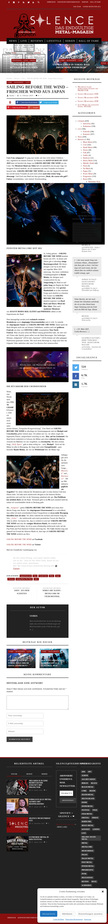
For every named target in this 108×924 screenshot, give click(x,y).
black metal (88, 787)
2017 (89, 772)
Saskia (11, 96)
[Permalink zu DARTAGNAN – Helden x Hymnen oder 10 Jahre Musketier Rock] (77, 246)
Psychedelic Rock (94, 190)
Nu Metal (86, 168)
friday (95, 818)
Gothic (85, 155)
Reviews (16, 78)
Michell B (86, 245)
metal (84, 843)
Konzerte (71, 60)
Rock (85, 179)
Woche (14, 774)
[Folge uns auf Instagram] (75, 384)
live (84, 833)
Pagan (85, 171)
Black (94, 783)
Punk (84, 874)
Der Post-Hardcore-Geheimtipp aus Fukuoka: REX (53, 663)
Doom (85, 150)
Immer (44, 774)
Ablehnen (67, 914)
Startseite (9, 78)
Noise (85, 166)
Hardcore (86, 158)
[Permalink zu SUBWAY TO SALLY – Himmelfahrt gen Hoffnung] (77, 281)
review (85, 881)
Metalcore (87, 847)
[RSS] (23, 2)
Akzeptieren (48, 914)
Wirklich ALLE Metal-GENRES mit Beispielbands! (40, 801)
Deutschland (88, 798)
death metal (87, 795)
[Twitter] (28, 2)
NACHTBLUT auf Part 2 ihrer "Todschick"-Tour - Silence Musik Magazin (91, 341)
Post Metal (87, 862)
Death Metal (87, 147)
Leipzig (96, 829)
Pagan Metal (87, 858)
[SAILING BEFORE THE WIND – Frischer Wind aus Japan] (37, 135)
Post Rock (92, 187)
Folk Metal (87, 814)
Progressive (87, 176)
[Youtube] (33, 2)
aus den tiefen (88, 779)
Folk (103, 63)
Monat (29, 774)
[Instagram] (13, 2)
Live (26, 60)
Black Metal (87, 142)
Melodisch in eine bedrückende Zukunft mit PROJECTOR (88, 88)
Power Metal (87, 174)
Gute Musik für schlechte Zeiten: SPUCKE (88, 105)
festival (86, 810)
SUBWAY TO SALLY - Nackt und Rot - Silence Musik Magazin (89, 283)
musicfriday (87, 851)
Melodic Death (88, 163)
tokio (36, 579)
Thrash (85, 205)
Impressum (87, 919)
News (32, 60)
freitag (85, 818)
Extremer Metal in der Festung (39, 838)
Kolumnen (54, 651)
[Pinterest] (18, 2)
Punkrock (91, 195)
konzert (86, 829)
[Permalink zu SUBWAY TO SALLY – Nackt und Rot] (77, 317)
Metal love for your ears (65, 824)
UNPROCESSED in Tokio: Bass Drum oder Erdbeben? (71, 66)
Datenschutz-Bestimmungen (74, 919)
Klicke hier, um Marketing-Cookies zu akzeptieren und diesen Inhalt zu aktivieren (37, 365)
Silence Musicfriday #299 (88, 98)
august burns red (26, 576)
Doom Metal (87, 806)
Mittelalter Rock (94, 182)
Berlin (85, 783)
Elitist (51, 576)
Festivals (17, 60)
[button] (102, 891)
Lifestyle (81, 121)
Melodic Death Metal (88, 838)
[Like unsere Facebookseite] (75, 376)
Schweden (86, 885)
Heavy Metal (87, 161)
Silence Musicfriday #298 (88, 101)
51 (47, 807)
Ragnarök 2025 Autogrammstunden (24, 66)
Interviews (87, 124)
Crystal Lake (43, 576)
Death (92, 791)
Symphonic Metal (89, 203)
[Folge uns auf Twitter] (75, 367)
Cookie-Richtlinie (58, 919)
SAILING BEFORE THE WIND (19, 539)
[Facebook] (9, 2)
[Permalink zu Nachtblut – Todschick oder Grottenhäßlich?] (77, 339)
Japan (58, 576)
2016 (83, 772)
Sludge (85, 197)
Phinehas (11, 579)
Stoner (85, 200)
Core (62, 60)
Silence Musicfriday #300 (88, 94)
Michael (85, 316)
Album (85, 775)
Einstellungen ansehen (91, 914)
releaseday (87, 877)
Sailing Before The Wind (24, 579)
